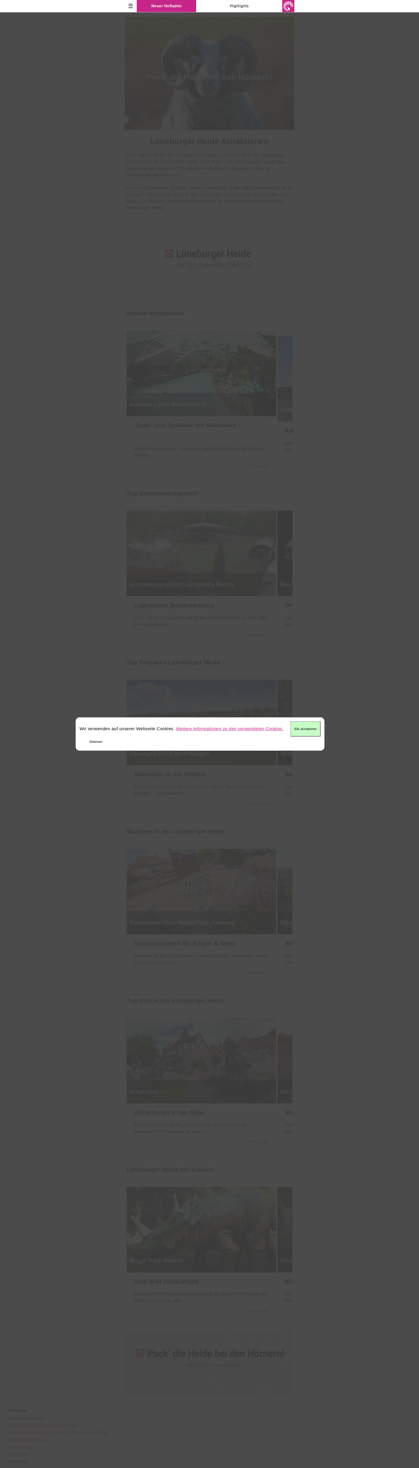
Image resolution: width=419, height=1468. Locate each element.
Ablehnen (95, 742)
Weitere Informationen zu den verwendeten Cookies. (230, 728)
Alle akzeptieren (305, 729)
